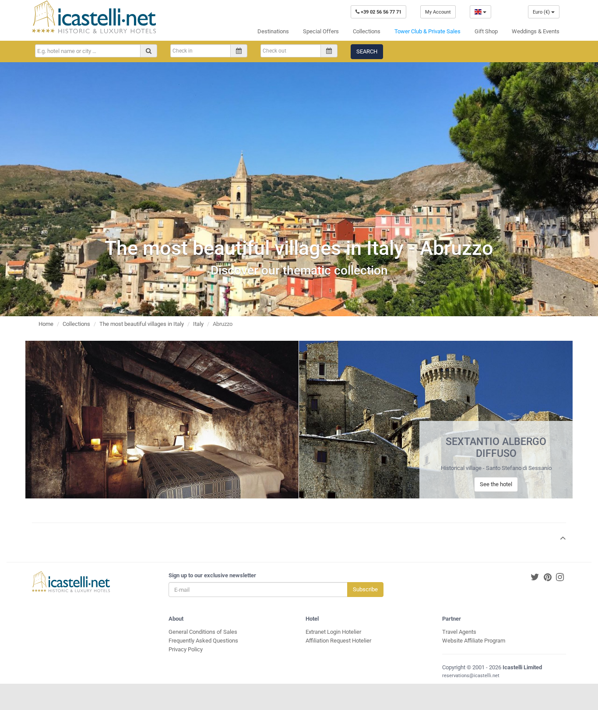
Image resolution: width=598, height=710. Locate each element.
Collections (366, 31)
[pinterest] (548, 577)
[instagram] (560, 577)
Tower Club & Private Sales (427, 31)
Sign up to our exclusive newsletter (212, 575)
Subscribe (365, 589)
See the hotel (496, 484)
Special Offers (321, 31)
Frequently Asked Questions (203, 640)
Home (46, 324)
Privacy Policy (186, 649)
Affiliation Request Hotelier (338, 640)
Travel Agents (459, 632)
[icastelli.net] (94, 16)
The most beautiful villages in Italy (141, 324)
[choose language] (480, 12)
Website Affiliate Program (473, 640)
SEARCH (366, 51)
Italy (198, 324)
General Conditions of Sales (203, 632)
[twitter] (535, 577)
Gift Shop (486, 31)
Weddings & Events (535, 31)
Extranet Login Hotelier (333, 632)
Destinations (273, 31)
